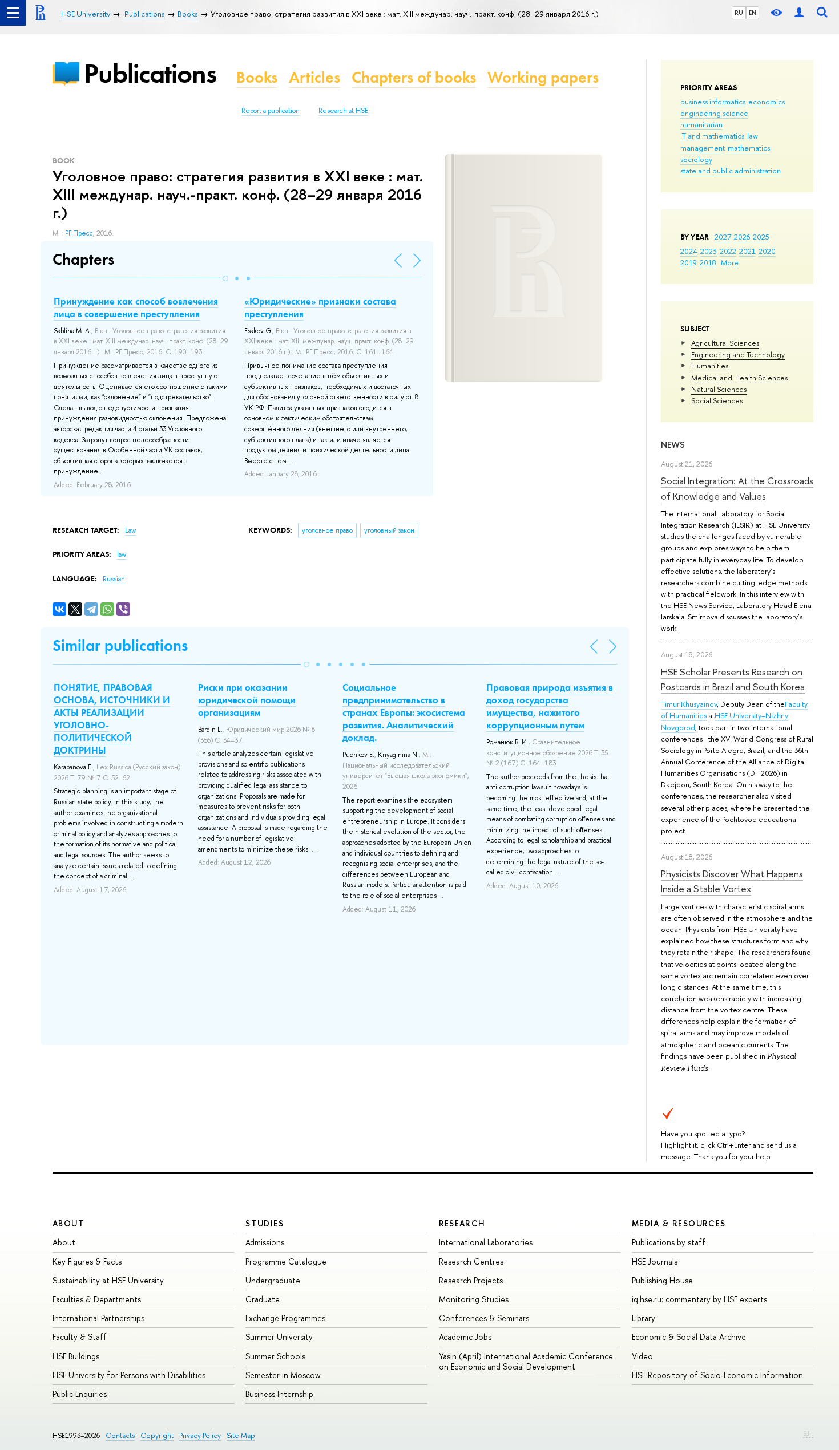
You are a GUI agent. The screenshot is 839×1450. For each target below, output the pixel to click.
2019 (688, 262)
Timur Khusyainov (689, 704)
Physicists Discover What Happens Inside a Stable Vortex (732, 881)
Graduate (262, 1299)
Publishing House (662, 1280)
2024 (688, 251)
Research (462, 1223)
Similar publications (120, 645)
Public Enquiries (80, 1393)
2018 (708, 262)
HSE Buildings (76, 1356)
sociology (696, 159)
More (730, 262)
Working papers (543, 77)
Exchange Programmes (285, 1318)
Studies (264, 1223)
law (752, 136)
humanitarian (701, 124)
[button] (225, 278)
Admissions (264, 1242)
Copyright (157, 1435)
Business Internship (279, 1393)
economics (766, 101)
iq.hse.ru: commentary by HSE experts (699, 1299)
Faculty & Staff (80, 1336)
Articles (314, 77)
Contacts (120, 1435)
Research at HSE (343, 110)
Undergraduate (272, 1280)
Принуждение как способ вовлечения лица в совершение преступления (136, 307)
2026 (742, 237)
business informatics (712, 101)
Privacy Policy (200, 1435)
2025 (761, 237)
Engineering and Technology (738, 354)
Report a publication (270, 110)
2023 (708, 251)
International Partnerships (98, 1318)
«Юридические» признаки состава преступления (320, 307)
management (702, 148)
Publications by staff (668, 1242)
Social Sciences (717, 400)
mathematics (749, 148)
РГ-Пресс (79, 233)
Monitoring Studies (474, 1299)
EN (752, 13)
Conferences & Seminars (484, 1318)
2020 (767, 251)
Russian (114, 579)
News (673, 445)
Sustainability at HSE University (108, 1280)
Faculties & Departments (97, 1299)
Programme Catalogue (285, 1261)
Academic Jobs (465, 1336)
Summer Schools (275, 1356)
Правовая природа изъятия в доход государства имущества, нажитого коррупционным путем (549, 706)
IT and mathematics (712, 136)
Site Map (241, 1435)
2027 (723, 237)
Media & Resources (679, 1223)
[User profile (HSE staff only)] (799, 13)
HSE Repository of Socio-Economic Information (717, 1375)
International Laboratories (486, 1242)
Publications (150, 73)
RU (739, 13)
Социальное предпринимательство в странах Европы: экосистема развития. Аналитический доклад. (403, 712)
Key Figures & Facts (87, 1261)
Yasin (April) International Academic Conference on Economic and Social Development (526, 1361)
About (68, 1223)
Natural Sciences (719, 389)
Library (643, 1318)
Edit (808, 1433)
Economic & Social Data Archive (689, 1336)
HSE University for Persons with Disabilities (129, 1375)
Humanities (709, 366)
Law (130, 530)
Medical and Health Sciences (739, 377)
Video (642, 1356)
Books (256, 77)
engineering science (714, 113)
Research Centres (471, 1261)
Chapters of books (414, 77)
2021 (747, 251)
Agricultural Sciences (725, 343)
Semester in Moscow (283, 1375)
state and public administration (730, 170)
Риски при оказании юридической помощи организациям (247, 700)
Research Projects (471, 1280)
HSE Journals (654, 1261)
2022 (728, 251)
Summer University (279, 1336)
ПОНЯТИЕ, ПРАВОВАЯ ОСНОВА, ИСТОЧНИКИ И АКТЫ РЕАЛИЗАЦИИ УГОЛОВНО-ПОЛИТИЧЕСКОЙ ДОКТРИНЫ (112, 718)
